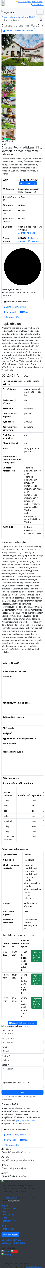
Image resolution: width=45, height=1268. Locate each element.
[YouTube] (7, 1205)
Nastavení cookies (10, 1220)
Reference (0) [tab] (12, 317)
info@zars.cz (14, 1200)
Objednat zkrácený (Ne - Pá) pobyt (37, 956)
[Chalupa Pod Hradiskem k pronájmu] (23, 49)
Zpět (40, 20)
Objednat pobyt (29, 183)
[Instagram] (4, 1205)
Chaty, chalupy (8, 17)
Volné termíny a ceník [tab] (15, 306)
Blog (4, 1225)
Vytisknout (34, 241)
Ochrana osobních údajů (13, 1242)
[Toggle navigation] (40, 12)
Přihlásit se (37, 1)
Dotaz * (5, 1064)
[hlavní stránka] (8, 12)
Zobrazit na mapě (26, 232)
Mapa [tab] (25, 312)
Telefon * (6, 1056)
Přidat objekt (24, 1)
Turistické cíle (8, 1228)
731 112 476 (11, 1197)
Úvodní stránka (9, 1208)
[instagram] (3, 4)
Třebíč (32, 17)
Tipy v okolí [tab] (10, 312)
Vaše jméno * (8, 1038)
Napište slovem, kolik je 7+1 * (15, 1082)
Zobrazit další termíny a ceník (23, 1023)
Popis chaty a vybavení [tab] (17, 301)
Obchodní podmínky (11, 1239)
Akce (4, 1211)
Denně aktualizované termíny (19, 30)
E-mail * (5, 1047)
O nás (4, 1217)
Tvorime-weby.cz (34, 1266)
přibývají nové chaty (25, 1120)
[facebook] (3, 1)
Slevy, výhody (8, 1214)
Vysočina (22, 17)
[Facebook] (2, 1205)
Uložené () (38, 4)
